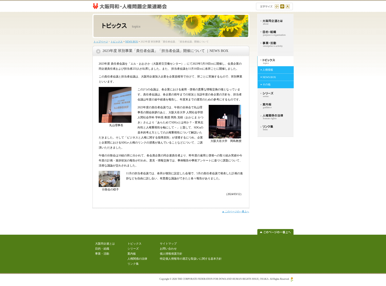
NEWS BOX (131, 41)
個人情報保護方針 (171, 253)
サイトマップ (168, 243)
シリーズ (133, 248)
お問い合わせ (168, 248)
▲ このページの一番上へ (235, 211)
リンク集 (133, 263)
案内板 (131, 253)
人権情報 (268, 69)
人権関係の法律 (137, 258)
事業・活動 (102, 253)
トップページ (100, 41)
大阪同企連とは (105, 243)
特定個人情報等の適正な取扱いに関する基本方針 (191, 258)
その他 (266, 84)
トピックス (117, 41)
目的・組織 (102, 248)
